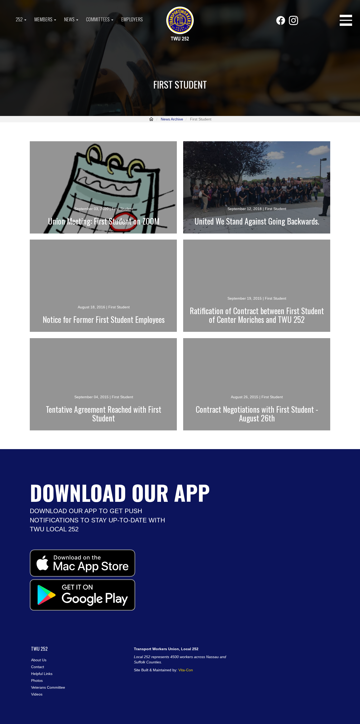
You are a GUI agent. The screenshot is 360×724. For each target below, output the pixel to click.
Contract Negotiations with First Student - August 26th (257, 413)
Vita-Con (185, 670)
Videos (36, 694)
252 (20, 19)
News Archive (172, 119)
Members (43, 19)
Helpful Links (41, 674)
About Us (38, 660)
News (70, 19)
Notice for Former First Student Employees (104, 319)
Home (151, 119)
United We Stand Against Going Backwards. (256, 221)
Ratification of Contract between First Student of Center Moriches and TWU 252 (257, 315)
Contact (37, 667)
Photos (37, 680)
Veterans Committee (48, 687)
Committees (98, 19)
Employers (132, 19)
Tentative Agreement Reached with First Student (103, 413)
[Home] (180, 24)
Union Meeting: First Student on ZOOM (103, 221)
